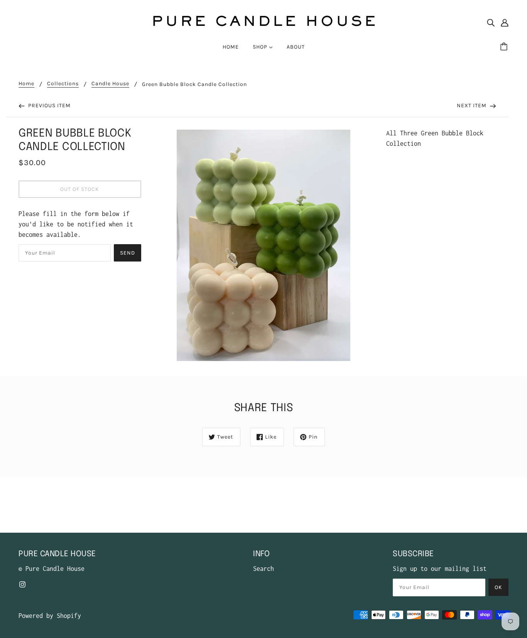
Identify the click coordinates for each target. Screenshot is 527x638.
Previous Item (49, 105)
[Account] (505, 22)
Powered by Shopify (50, 615)
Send (127, 253)
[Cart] (505, 47)
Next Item (472, 105)
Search (263, 568)
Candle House (110, 84)
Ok (498, 587)
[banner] (263, 21)
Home (26, 84)
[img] (491, 22)
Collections (63, 84)
